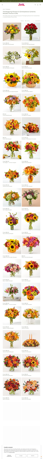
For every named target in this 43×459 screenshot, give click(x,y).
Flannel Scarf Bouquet (7, 186)
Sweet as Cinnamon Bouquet (9, 422)
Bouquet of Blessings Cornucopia (29, 138)
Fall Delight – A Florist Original (9, 162)
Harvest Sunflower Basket (27, 91)
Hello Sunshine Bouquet (27, 67)
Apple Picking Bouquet (27, 162)
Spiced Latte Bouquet (26, 399)
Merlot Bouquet (6, 399)
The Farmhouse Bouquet (27, 422)
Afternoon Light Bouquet (27, 186)
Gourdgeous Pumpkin (26, 115)
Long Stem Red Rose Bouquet (28, 44)
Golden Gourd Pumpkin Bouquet (10, 257)
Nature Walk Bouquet (26, 233)
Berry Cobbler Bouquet (8, 280)
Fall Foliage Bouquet (7, 209)
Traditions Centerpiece (26, 351)
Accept (20, 455)
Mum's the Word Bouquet (27, 257)
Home (4, 9)
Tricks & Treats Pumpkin (27, 304)
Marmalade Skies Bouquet (8, 44)
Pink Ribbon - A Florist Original (9, 304)
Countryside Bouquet (7, 115)
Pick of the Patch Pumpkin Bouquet (10, 91)
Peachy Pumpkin (25, 328)
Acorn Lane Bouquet (26, 280)
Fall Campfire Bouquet (26, 375)
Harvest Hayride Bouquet (8, 351)
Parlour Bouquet (25, 209)
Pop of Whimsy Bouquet (8, 233)
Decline (32, 455)
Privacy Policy (12, 452)
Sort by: (22, 20)
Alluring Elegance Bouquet (8, 67)
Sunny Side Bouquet (7, 138)
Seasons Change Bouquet (8, 328)
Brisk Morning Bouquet (8, 375)
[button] (2, 4)
